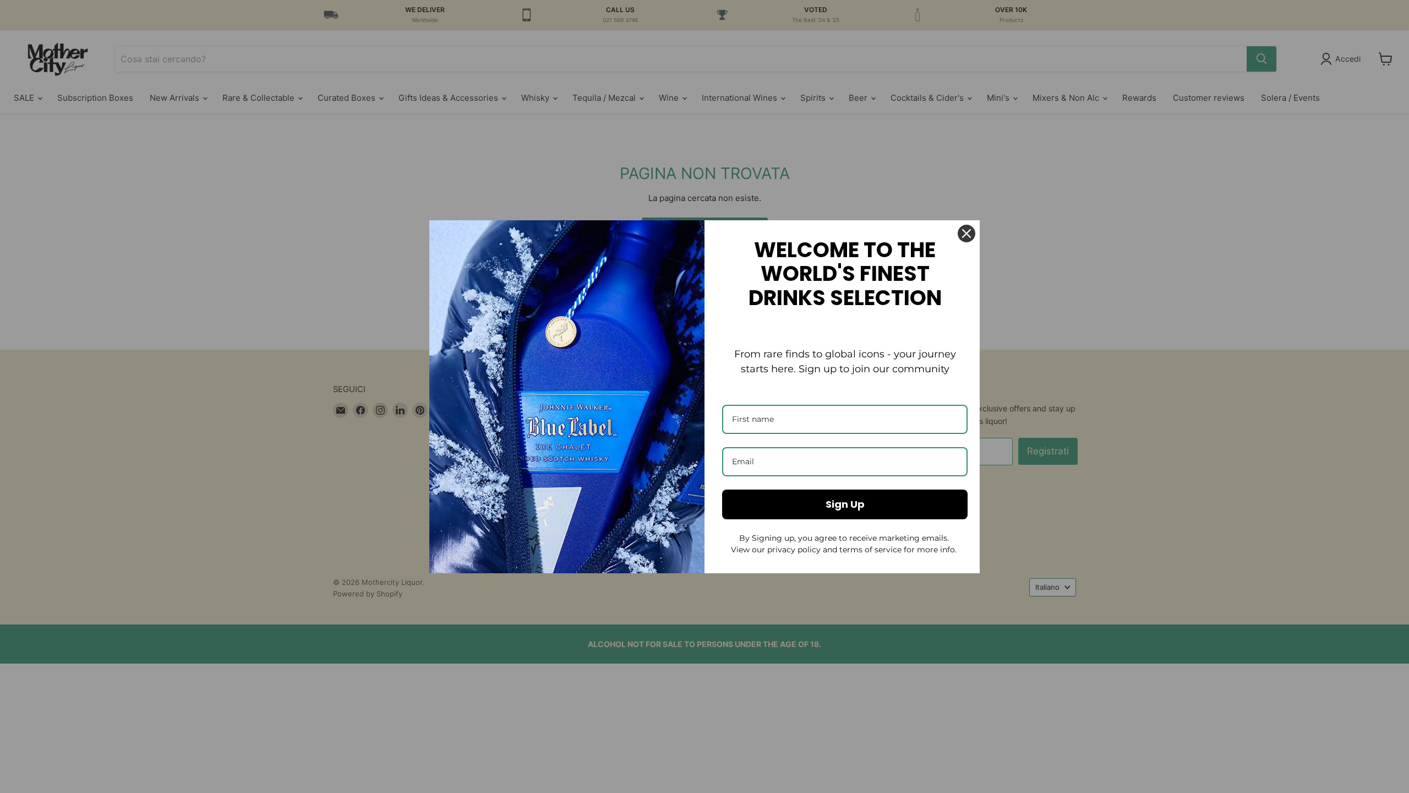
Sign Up (845, 504)
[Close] (966, 233)
